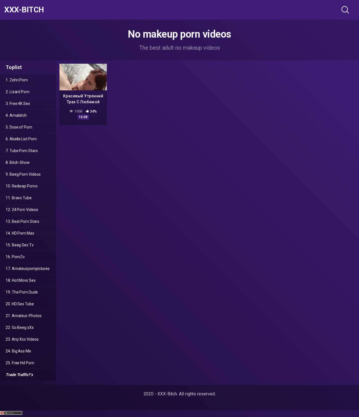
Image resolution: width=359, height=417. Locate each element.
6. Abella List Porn (21, 139)
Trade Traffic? (18, 374)
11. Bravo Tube (19, 198)
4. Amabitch (16, 115)
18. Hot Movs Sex (21, 280)
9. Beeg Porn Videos (23, 174)
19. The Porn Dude (22, 292)
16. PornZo (15, 257)
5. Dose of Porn (19, 127)
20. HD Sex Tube (20, 304)
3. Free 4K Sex (18, 103)
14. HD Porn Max (20, 233)
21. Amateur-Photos (24, 315)
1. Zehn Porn (17, 80)
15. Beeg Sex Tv (20, 245)
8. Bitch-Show (18, 162)
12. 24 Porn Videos (22, 209)
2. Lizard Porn (17, 92)
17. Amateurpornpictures (28, 268)
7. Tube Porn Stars (22, 150)
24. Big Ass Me (18, 351)
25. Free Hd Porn (20, 363)
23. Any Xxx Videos (22, 339)
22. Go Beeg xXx (20, 327)
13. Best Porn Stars (22, 221)
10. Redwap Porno (22, 186)
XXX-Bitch (24, 9)
